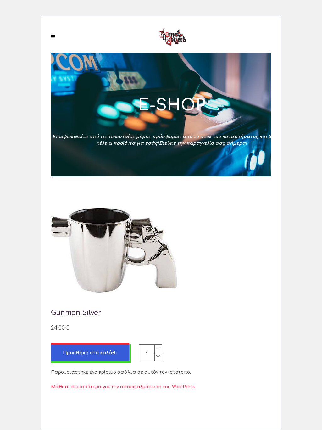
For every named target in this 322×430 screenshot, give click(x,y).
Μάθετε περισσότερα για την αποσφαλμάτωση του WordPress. (123, 386)
